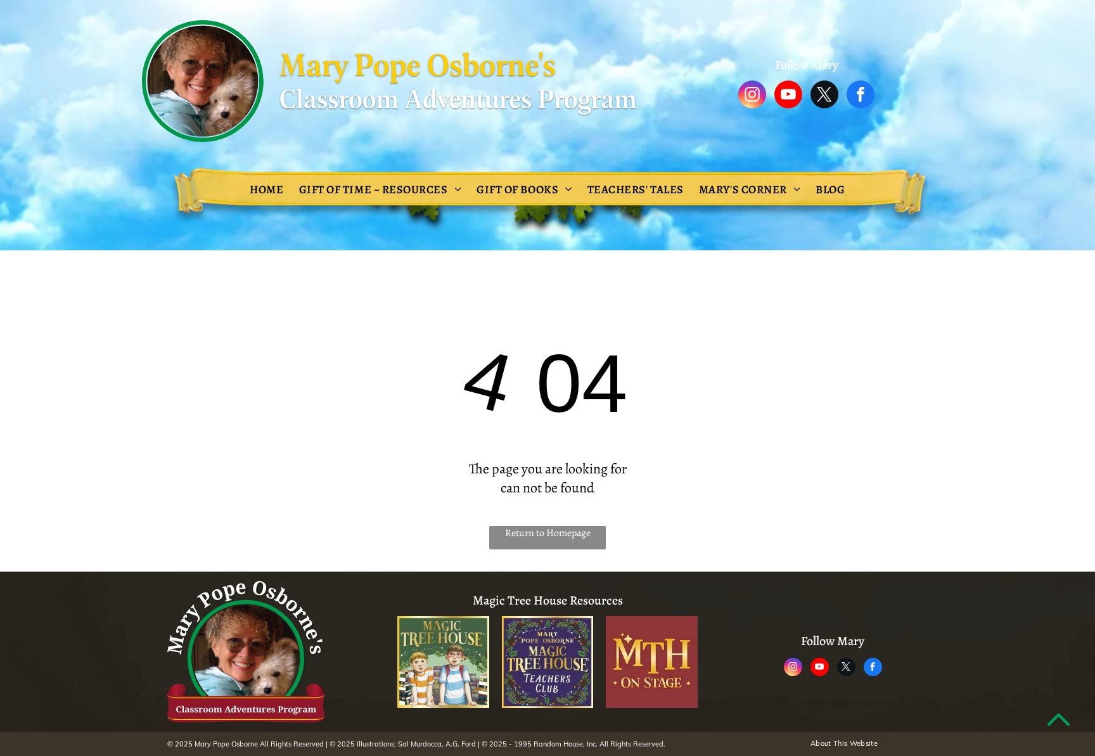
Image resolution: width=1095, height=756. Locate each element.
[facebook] (860, 96)
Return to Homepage (548, 533)
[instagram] (752, 96)
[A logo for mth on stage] (652, 662)
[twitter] (824, 96)
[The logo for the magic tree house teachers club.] (548, 662)
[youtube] (788, 96)
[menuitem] (266, 189)
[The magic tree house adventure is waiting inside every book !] (443, 662)
